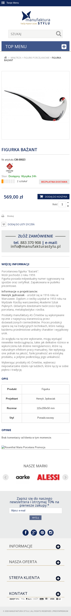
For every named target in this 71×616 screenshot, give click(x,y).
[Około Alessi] (48, 477)
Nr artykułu (7, 159)
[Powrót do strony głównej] (5, 57)
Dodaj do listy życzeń (20, 224)
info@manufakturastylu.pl (36, 246)
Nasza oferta (23, 561)
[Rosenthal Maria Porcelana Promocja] (35, 447)
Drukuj (10, 216)
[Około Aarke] (23, 477)
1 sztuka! (22, 181)
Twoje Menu (12, 3)
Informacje (21, 546)
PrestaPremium (60, 611)
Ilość (55, 204)
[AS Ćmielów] (35, 168)
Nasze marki (35, 465)
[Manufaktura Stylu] (36, 18)
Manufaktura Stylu (19, 611)
